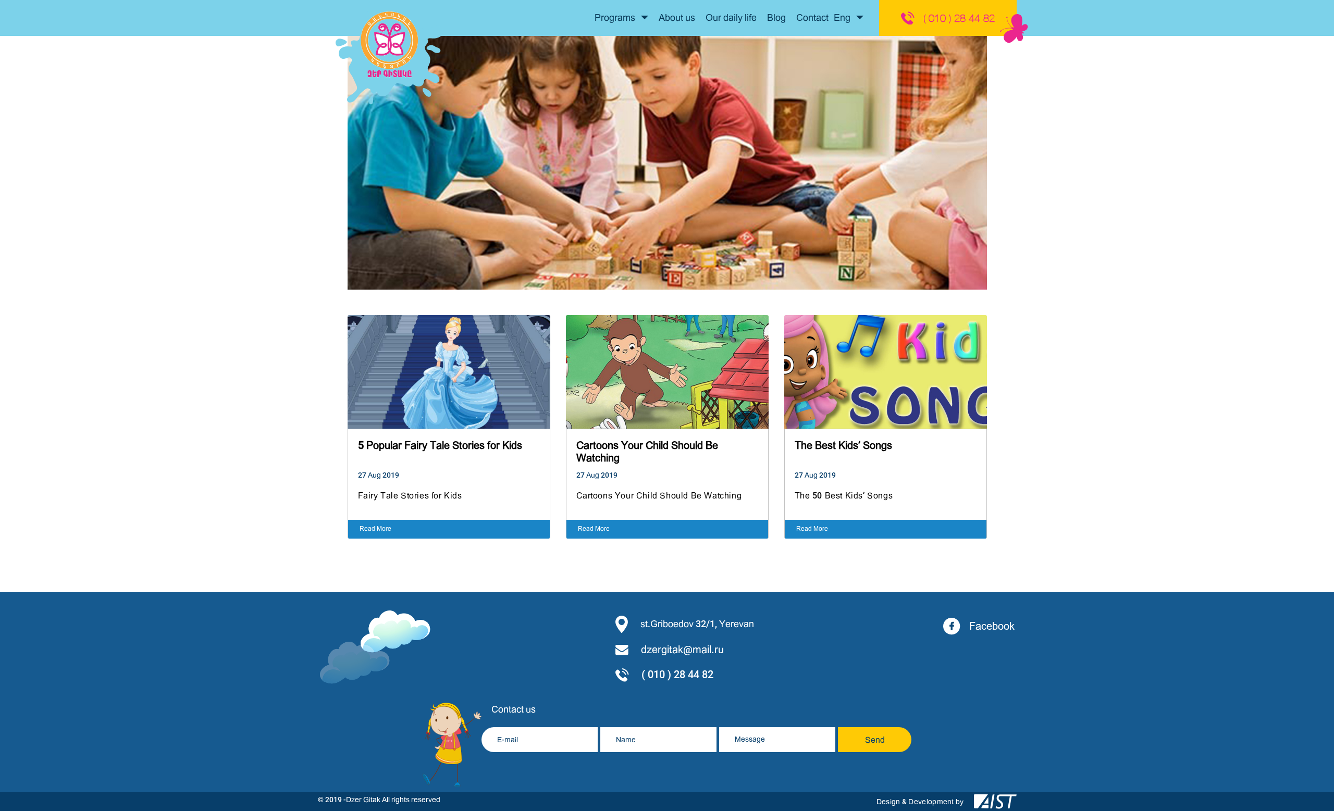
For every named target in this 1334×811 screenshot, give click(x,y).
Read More (375, 529)
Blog (776, 17)
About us (677, 17)
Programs (616, 17)
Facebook (992, 626)
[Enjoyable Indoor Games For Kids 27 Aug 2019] (667, 287)
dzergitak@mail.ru (682, 650)
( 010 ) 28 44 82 (959, 18)
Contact (812, 17)
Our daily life (731, 17)
